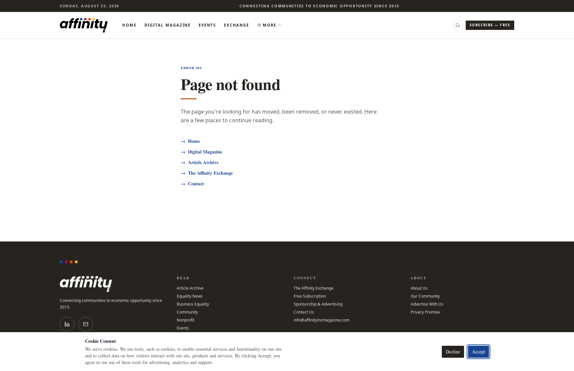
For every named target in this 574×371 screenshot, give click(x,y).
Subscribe (490, 25)
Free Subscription (310, 296)
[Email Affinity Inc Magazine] (85, 324)
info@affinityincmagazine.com (321, 320)
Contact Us (304, 312)
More (269, 25)
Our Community (425, 296)
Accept (478, 351)
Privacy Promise (425, 312)
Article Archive (200, 162)
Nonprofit (185, 320)
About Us (419, 288)
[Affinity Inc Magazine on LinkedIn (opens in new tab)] (67, 324)
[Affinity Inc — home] (84, 25)
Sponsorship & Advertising (318, 304)
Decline (453, 351)
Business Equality (193, 304)
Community (187, 312)
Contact (192, 183)
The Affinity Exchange (207, 173)
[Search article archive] (457, 25)
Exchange (236, 25)
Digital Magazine (167, 25)
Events (207, 25)
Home (129, 25)
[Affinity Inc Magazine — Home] (111, 284)
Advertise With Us (427, 304)
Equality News (190, 296)
